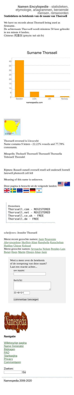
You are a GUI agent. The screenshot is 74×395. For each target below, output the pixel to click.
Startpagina (10, 355)
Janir (41, 239)
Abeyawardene (12, 242)
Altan (34, 242)
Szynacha (36, 248)
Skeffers (26, 242)
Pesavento (50, 239)
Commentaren (12, 362)
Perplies (55, 248)
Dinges (30, 252)
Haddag (8, 245)
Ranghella (43, 242)
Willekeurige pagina (15, 342)
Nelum (46, 248)
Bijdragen (9, 349)
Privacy (8, 358)
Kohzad (26, 245)
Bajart (7, 252)
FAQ (6, 352)
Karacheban (57, 242)
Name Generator (14, 346)
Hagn (14, 252)
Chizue (17, 245)
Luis (62, 248)
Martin (22, 252)
